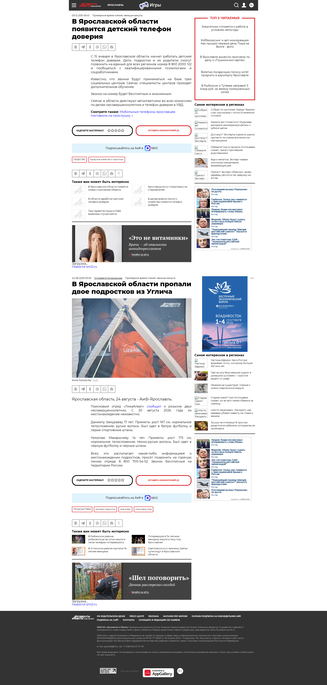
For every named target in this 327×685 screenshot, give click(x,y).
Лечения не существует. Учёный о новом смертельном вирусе (230, 386)
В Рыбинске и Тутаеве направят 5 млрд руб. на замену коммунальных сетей (225, 89)
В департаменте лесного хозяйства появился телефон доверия (165, 201)
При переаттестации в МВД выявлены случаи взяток (104, 212)
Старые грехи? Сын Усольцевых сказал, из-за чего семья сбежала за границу (232, 400)
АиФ (95, 380)
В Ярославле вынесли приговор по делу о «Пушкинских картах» (225, 58)
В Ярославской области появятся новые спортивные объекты (108, 188)
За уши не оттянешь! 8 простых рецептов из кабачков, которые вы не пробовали (233, 425)
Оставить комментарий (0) (163, 130)
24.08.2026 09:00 (81, 278)
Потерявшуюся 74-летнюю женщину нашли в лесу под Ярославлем (164, 539)
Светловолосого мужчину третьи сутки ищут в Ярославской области (168, 551)
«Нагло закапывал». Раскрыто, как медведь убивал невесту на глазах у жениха (232, 413)
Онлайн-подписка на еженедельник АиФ (216, 616)
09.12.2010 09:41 (80, 15)
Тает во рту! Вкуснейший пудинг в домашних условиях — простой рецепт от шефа (231, 375)
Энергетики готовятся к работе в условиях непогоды (225, 28)
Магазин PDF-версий (175, 616)
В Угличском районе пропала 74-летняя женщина (108, 550)
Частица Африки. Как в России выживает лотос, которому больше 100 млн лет (231, 363)
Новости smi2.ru (84, 266)
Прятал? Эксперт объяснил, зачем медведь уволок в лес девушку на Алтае (231, 175)
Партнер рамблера (130, 671)
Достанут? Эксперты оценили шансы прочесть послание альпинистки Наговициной (233, 137)
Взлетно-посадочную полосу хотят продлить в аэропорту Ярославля (225, 74)
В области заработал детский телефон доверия (105, 200)
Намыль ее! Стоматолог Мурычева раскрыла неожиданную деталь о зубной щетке (231, 125)
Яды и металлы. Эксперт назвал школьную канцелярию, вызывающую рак (229, 162)
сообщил (154, 406)
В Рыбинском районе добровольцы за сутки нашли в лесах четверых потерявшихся (106, 539)
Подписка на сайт (107, 620)
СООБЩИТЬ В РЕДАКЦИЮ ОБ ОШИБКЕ (159, 620)
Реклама (153, 616)
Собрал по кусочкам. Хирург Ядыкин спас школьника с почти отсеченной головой (233, 112)
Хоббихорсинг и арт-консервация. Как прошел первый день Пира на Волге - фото (225, 43)
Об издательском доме (111, 616)
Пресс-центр (136, 616)
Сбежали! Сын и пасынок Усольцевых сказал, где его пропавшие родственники (233, 150)
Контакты (128, 620)
